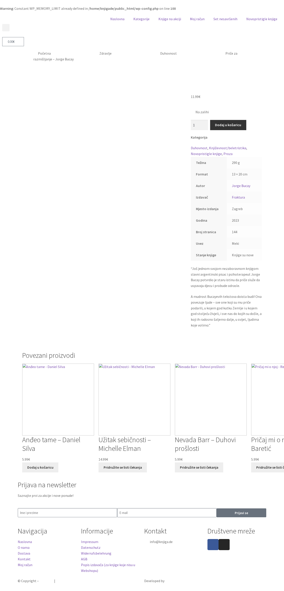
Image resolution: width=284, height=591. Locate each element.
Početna (44, 53)
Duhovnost (168, 53)
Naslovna (117, 19)
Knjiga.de (46, 581)
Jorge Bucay (241, 185)
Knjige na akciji (169, 19)
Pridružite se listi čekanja (123, 467)
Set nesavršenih (225, 19)
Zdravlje (105, 53)
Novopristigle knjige (261, 19)
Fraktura (238, 197)
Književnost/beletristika (227, 148)
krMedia (171, 581)
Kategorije (141, 19)
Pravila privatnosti (70, 581)
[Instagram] (224, 544)
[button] (6, 27)
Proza (228, 153)
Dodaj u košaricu (228, 125)
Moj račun (197, 19)
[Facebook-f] (213, 544)
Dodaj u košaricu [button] (40, 467)
